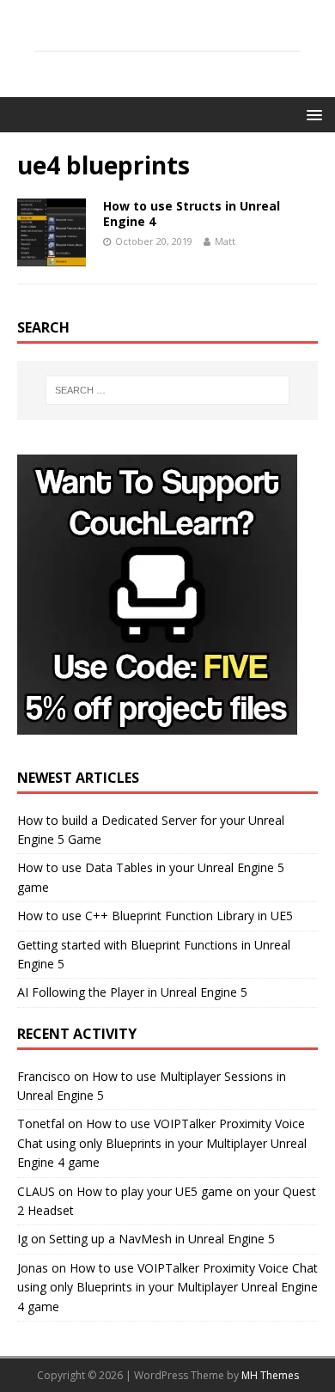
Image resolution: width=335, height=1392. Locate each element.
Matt (225, 241)
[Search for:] (168, 390)
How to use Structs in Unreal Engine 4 (191, 213)
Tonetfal (40, 1123)
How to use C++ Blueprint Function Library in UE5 (155, 915)
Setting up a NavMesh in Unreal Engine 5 (162, 1238)
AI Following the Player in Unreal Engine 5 (132, 992)
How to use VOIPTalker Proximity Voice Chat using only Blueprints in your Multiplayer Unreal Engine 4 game (162, 1142)
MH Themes (270, 1375)
